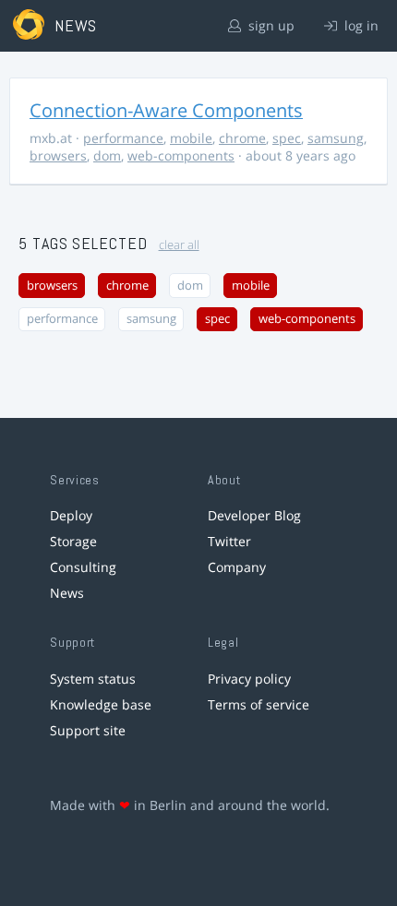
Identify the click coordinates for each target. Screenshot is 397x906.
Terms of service (258, 704)
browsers (58, 155)
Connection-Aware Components (166, 110)
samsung (335, 138)
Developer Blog (254, 515)
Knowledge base (100, 704)
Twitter (229, 541)
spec (286, 138)
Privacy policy (249, 678)
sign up (270, 25)
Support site (88, 730)
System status (93, 678)
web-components (181, 155)
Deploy (71, 515)
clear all (179, 245)
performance (123, 138)
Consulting (83, 567)
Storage (73, 541)
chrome (242, 138)
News (67, 593)
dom (107, 155)
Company (237, 567)
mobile (191, 138)
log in (360, 25)
